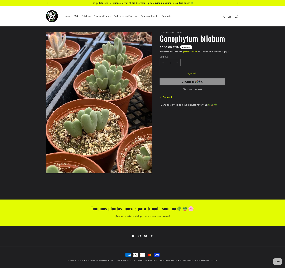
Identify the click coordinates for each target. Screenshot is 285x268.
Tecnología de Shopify (105, 260)
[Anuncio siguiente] (238, 3)
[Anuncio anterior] (47, 3)
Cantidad (164, 57)
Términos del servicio (168, 260)
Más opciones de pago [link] (192, 89)
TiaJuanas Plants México (85, 260)
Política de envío (187, 260)
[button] (223, 16)
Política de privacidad (147, 260)
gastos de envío (190, 52)
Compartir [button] (168, 97)
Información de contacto (207, 260)
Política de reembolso (126, 260)
